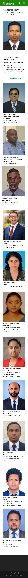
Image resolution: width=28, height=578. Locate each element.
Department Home (16, 78)
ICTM (20, 576)
